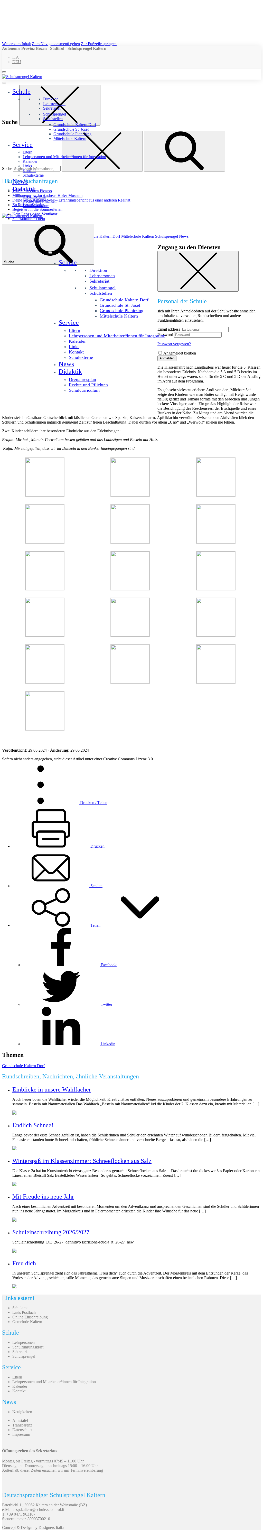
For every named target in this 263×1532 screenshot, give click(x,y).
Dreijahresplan (34, 196)
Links (27, 166)
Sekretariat (51, 108)
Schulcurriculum (36, 206)
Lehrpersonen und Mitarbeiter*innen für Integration (64, 157)
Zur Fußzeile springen (99, 44)
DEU (16, 62)
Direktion (51, 99)
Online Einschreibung (30, 1317)
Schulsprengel (54, 114)
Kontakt (29, 170)
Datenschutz (22, 1430)
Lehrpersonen (54, 103)
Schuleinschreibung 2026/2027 (50, 1232)
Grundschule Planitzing (72, 134)
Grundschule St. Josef (71, 129)
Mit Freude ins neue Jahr (43, 1196)
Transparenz (22, 1425)
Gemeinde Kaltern (27, 1321)
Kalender (30, 161)
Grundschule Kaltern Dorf (74, 124)
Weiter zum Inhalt (16, 44)
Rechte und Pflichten (40, 201)
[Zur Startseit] (22, 76)
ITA (15, 57)
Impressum (21, 1434)
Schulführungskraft (27, 1347)
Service (22, 144)
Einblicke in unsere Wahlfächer (51, 1089)
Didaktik (24, 189)
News (20, 181)
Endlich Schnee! (32, 1125)
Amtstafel (20, 1420)
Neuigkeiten (22, 1412)
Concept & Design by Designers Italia (33, 1527)
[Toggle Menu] (4, 82)
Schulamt (19, 1308)
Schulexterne (33, 175)
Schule (21, 91)
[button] (95, 925)
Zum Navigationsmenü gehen (56, 44)
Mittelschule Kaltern (69, 138)
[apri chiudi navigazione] (4, 72)
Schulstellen (53, 119)
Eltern (27, 152)
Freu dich (24, 1263)
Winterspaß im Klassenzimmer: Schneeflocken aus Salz (82, 1160)
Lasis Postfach (24, 1312)
